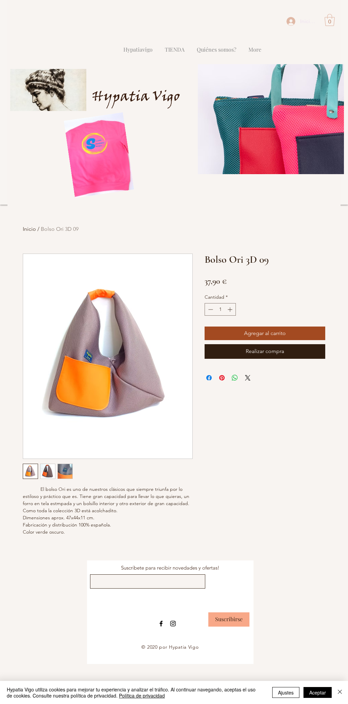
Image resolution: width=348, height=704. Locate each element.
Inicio (29, 229)
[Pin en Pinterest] (222, 378)
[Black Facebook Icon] (161, 623)
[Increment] (230, 309)
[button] (330, 20)
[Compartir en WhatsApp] (235, 378)
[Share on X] (248, 378)
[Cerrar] (340, 692)
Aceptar (317, 692)
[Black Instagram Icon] (173, 623)
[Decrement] (210, 309)
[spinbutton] (220, 309)
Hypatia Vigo (136, 97)
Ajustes (286, 692)
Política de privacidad (142, 695)
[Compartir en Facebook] (209, 378)
